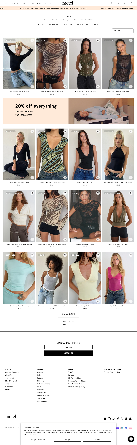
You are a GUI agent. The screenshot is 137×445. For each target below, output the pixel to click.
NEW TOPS (41, 24)
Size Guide (41, 398)
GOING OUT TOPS (54, 24)
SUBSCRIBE (68, 353)
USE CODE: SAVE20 (23, 115)
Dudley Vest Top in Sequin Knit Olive (85, 91)
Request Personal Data (77, 381)
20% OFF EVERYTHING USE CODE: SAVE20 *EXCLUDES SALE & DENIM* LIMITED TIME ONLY (96, 8)
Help (39, 375)
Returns (40, 378)
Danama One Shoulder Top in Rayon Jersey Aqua (19, 306)
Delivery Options (43, 384)
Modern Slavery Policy (76, 387)
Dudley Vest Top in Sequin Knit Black (118, 91)
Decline (97, 440)
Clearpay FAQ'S (42, 392)
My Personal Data (74, 378)
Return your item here (112, 372)
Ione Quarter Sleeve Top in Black (19, 91)
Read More (90, 20)
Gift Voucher (42, 401)
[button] (32, 40)
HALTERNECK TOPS (82, 24)
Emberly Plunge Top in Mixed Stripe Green (52, 182)
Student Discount (12, 372)
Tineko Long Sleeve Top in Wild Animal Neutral (52, 244)
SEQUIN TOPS (68, 24)
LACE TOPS (95, 24)
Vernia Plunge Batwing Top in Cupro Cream (19, 244)
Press (7, 390)
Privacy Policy (31, 434)
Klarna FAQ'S (41, 390)
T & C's (71, 372)
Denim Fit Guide (43, 395)
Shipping (40, 381)
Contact (40, 372)
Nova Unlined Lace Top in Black (85, 244)
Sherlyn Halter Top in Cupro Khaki (118, 244)
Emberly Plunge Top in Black (85, 182)
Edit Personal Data (75, 384)
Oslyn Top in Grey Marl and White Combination (52, 306)
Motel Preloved (11, 381)
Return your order (112, 369)
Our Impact (9, 378)
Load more (68, 322)
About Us (8, 375)
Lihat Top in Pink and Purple (117, 306)
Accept (67, 440)
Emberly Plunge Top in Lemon (85, 306)
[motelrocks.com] (67, 3)
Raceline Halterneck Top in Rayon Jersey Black (118, 182)
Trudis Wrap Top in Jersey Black (19, 182)
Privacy (71, 375)
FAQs (39, 387)
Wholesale (9, 387)
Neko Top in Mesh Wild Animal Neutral (52, 91)
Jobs (7, 384)
